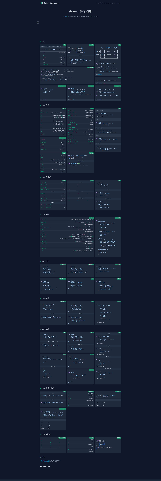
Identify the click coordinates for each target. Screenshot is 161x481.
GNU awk (67, 16)
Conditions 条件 (101, 83)
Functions (100, 99)
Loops (44, 99)
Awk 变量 (100, 74)
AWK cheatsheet (45, 461)
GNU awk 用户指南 (45, 460)
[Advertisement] (80, 31)
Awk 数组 (73, 99)
